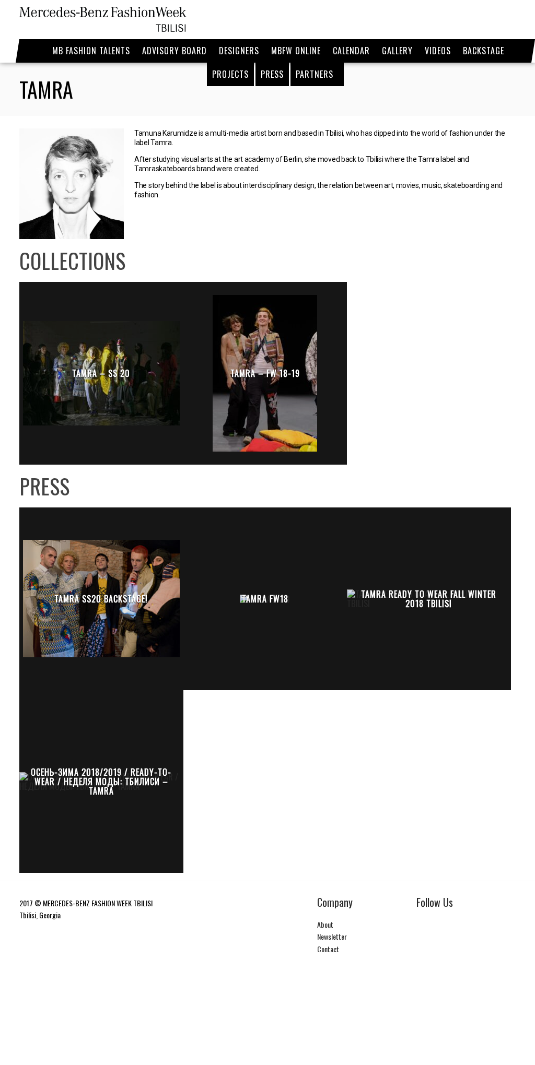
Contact (328, 948)
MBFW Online (296, 50)
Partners (314, 74)
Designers (239, 50)
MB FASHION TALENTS (91, 50)
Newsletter (332, 936)
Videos (438, 50)
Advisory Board (174, 50)
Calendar (351, 50)
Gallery (397, 50)
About (325, 924)
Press (272, 74)
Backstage (483, 50)
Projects (230, 74)
